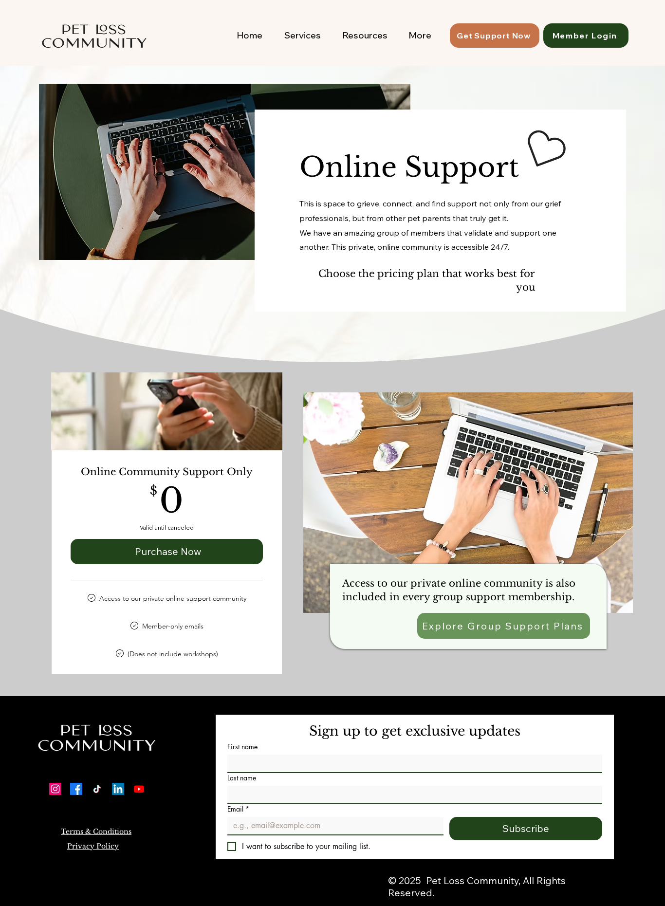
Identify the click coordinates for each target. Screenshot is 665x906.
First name (242, 746)
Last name (241, 778)
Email (238, 809)
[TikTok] (97, 789)
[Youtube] (139, 789)
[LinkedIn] (118, 789)
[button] (96, 831)
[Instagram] (55, 789)
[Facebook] (76, 789)
